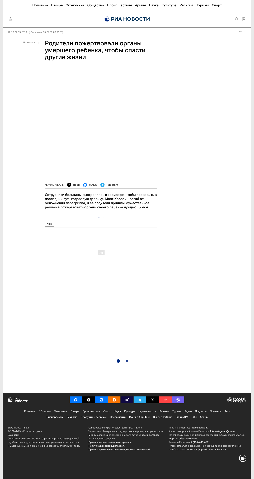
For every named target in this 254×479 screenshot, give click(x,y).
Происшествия (91, 411)
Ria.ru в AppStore (139, 417)
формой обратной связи (183, 438)
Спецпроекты (54, 417)
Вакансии (13, 434)
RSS (194, 417)
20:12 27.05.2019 (17, 32)
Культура (129, 411)
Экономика (60, 411)
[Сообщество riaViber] (178, 399)
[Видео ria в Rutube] (127, 399)
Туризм (176, 411)
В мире (75, 411)
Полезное (215, 411)
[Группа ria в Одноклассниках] (114, 399)
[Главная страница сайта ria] (127, 19)
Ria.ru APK (182, 417)
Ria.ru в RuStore (162, 417)
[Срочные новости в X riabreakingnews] (165, 399)
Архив (204, 417)
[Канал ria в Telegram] (140, 399)
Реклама (72, 417)
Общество (45, 411)
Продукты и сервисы (93, 417)
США (49, 224)
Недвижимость (147, 411)
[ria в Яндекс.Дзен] (88, 399)
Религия (164, 411)
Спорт (106, 411)
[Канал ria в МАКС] (76, 399)
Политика (29, 411)
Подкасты (200, 411)
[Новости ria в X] (152, 399)
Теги (227, 411)
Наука (117, 411)
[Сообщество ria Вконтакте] (101, 399)
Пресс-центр (118, 417)
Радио (188, 411)
